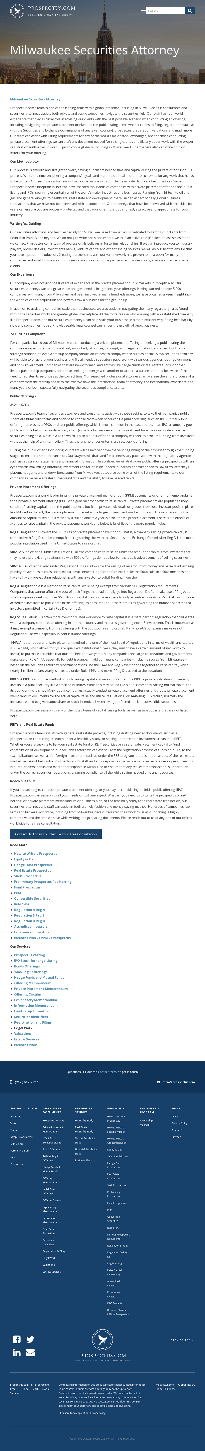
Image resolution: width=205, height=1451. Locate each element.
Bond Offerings (51, 1149)
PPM (109, 1210)
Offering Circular (52, 1200)
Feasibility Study (84, 1120)
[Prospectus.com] (42, 12)
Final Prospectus (116, 1203)
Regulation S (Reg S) (118, 1245)
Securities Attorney (118, 1156)
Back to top (181, 1340)
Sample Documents (21, 1137)
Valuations (49, 1265)
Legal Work (49, 1258)
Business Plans (83, 1160)
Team (13, 1130)
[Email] (30, 1352)
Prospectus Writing (53, 1120)
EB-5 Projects (114, 1303)
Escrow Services (52, 1271)
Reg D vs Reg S (115, 1263)
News (13, 1157)
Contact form (107, 1072)
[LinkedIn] (16, 1352)
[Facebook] (16, 1339)
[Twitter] (30, 1339)
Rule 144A (113, 1227)
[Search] (190, 10)
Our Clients (16, 1143)
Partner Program (19, 1150)
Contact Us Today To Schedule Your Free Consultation (56, 834)
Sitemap (176, 1137)
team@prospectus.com (179, 1082)
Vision (13, 1123)
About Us (15, 1116)
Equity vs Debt (115, 1149)
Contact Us (16, 1164)
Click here (64, 1413)
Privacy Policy (179, 1123)
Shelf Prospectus (116, 1185)
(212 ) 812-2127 (26, 1082)
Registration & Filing (54, 1251)
